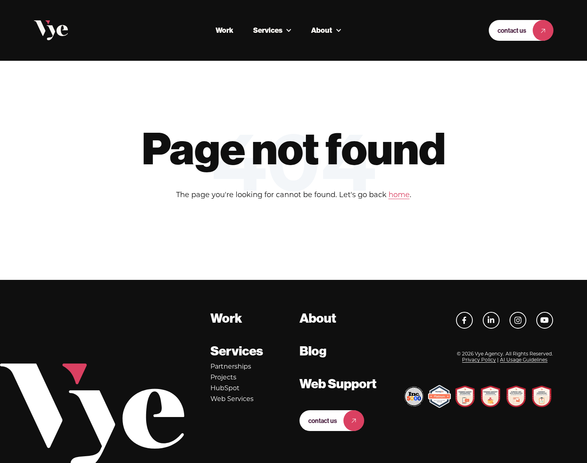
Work (224, 30)
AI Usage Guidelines (523, 360)
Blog (313, 351)
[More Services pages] (288, 30)
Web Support (338, 383)
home (399, 194)
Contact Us (512, 30)
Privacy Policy (479, 360)
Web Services (232, 399)
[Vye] (51, 30)
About (321, 30)
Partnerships (230, 366)
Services (267, 30)
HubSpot (225, 388)
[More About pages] (338, 30)
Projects (223, 377)
